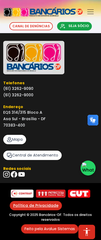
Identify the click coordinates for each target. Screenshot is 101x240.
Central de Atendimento (35, 155)
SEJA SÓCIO (78, 26)
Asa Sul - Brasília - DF (24, 118)
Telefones (14, 83)
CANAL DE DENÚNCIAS (31, 26)
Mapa (17, 139)
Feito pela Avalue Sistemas (50, 228)
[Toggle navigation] (90, 12)
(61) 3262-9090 (18, 88)
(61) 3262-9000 (18, 95)
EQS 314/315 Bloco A (22, 112)
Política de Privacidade (35, 205)
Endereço (13, 106)
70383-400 (14, 125)
